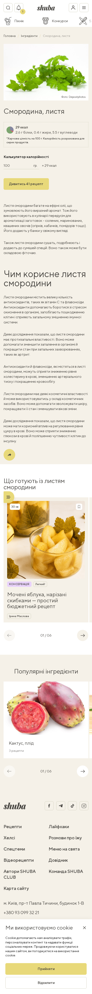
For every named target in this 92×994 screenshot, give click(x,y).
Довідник (58, 860)
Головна (10, 36)
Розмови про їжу (65, 837)
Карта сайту (16, 888)
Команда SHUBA (66, 871)
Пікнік (19, 21)
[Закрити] (84, 927)
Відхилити (46, 983)
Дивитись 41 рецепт (26, 184)
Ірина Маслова (19, 616)
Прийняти (46, 969)
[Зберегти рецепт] (79, 507)
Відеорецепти (19, 860)
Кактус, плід (21, 743)
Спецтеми (14, 848)
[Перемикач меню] (83, 7)
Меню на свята (64, 848)
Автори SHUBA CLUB (20, 874)
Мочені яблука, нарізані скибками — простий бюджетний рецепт (37, 600)
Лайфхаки (59, 826)
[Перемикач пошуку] (8, 7)
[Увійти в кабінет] (73, 7)
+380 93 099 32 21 (21, 912)
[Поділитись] (9, 455)
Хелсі (9, 837)
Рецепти (13, 826)
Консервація (19, 584)
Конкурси (60, 21)
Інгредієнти (29, 36)
